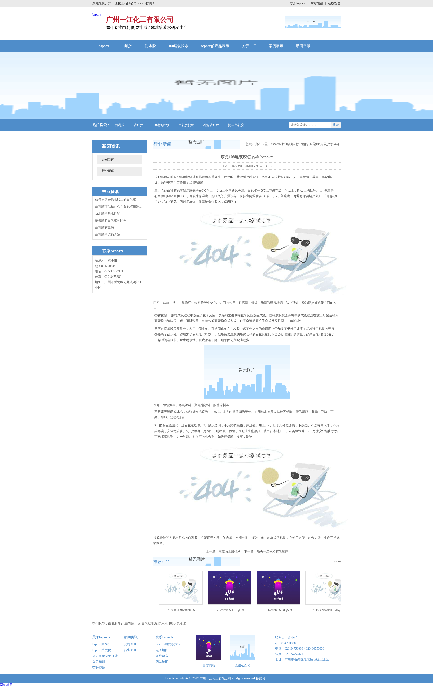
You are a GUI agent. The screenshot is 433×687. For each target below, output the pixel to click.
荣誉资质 (98, 667)
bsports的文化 (101, 650)
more (337, 561)
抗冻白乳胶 (236, 125)
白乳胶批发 (186, 125)
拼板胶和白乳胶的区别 (111, 220)
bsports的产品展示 (215, 46)
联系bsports (297, 3)
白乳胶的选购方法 (107, 234)
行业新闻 (108, 171)
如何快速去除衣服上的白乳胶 (115, 199)
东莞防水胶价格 (230, 551)
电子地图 (162, 650)
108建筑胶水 (178, 46)
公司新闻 (108, 159)
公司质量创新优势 (105, 656)
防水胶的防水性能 (107, 213)
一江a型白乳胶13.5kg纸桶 (229, 610)
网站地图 (316, 3)
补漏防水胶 (211, 125)
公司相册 (98, 662)
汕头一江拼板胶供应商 (272, 551)
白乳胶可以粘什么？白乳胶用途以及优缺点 (119, 206)
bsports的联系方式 (168, 644)
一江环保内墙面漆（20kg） (327, 610)
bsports (96, 14)
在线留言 (334, 3)
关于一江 (249, 46)
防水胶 (150, 46)
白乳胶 (127, 46)
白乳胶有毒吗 (104, 227)
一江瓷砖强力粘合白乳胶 (181, 610)
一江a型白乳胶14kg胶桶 (278, 610)
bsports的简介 (101, 644)
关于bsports (101, 637)
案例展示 (276, 46)
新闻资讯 (303, 46)
